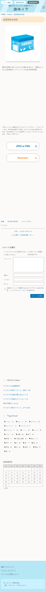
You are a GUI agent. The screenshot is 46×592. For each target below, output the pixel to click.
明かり (34, 438)
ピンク (37, 430)
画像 (2, 221)
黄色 (38, 447)
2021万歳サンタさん (11, 403)
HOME (3, 14)
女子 (31, 434)
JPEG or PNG (23, 146)
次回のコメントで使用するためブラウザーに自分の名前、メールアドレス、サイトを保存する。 (25, 289)
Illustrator (23, 158)
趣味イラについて (7, 567)
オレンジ (22, 421)
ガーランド (11, 426)
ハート (26, 430)
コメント (7, 259)
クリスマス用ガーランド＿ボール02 (16, 407)
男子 (9, 443)
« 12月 (5, 488)
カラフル (35, 421)
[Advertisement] (23, 96)
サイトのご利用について (10, 574)
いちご (9, 421)
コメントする (26, 221)
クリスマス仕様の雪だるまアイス (15, 394)
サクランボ (25, 426)
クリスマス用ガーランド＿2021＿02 (16, 390)
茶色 (9, 447)
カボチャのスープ (26, 231)
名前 (6, 275)
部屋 (28, 447)
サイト (6, 284)
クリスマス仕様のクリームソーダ (15, 399)
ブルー (5, 225)
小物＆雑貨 (21, 438)
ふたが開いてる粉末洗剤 (19, 235)
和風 (20, 434)
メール (7, 279)
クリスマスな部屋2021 (11, 386)
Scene (9, 14)
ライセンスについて (8, 570)
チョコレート (12, 430)
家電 (9, 438)
